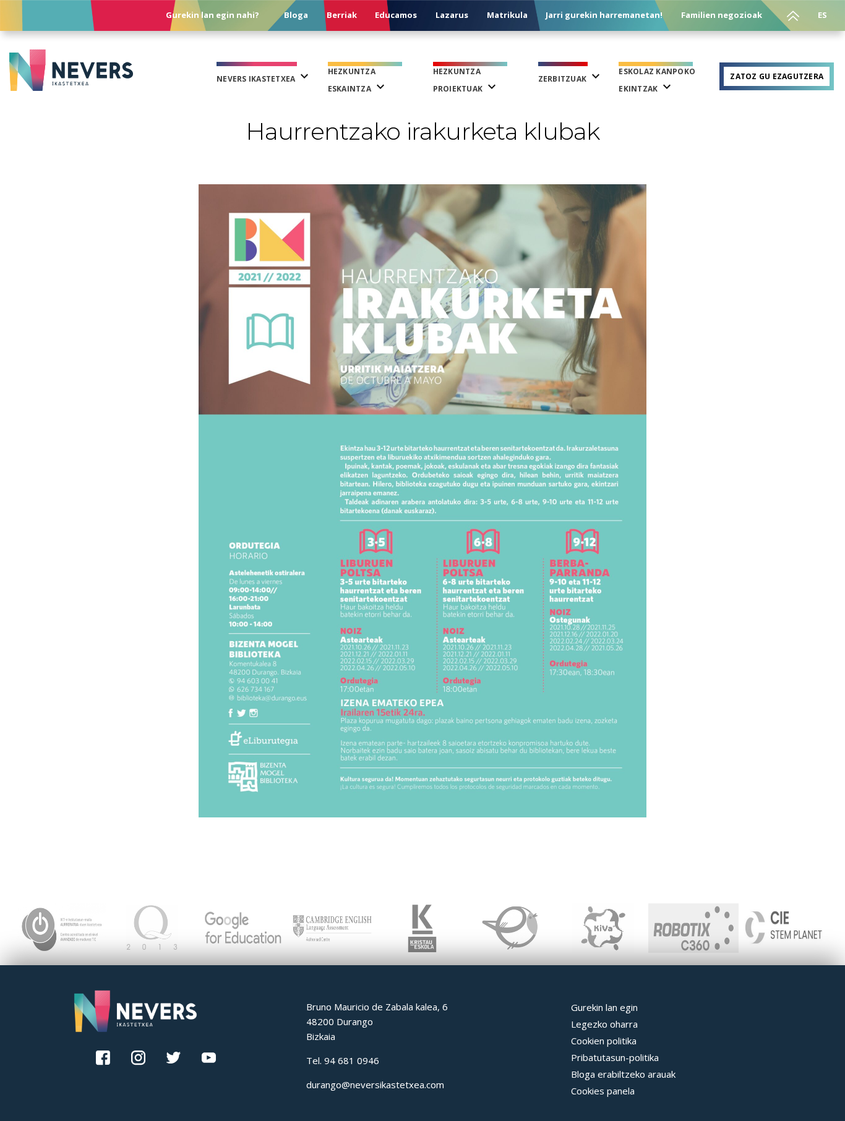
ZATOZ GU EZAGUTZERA (776, 76)
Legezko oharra (604, 1024)
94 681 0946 (351, 1060)
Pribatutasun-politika (615, 1057)
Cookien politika (604, 1040)
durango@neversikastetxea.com (375, 1084)
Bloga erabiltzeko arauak (623, 1074)
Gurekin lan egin (604, 1007)
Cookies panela (603, 1091)
